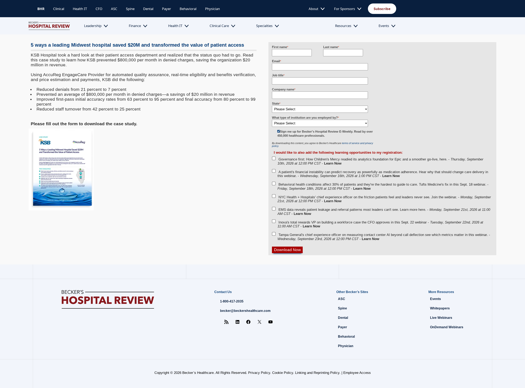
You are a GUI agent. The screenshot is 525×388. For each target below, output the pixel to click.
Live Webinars (441, 317)
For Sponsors (344, 8)
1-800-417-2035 (231, 301)
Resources (343, 25)
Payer (166, 8)
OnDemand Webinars (446, 327)
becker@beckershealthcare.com (245, 310)
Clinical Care (219, 25)
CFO (99, 8)
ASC (114, 8)
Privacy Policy (259, 373)
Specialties (264, 25)
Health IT (80, 8)
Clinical (58, 8)
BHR (41, 8)
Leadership (93, 25)
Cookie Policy (282, 373)
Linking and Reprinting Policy (317, 373)
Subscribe (382, 8)
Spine (130, 8)
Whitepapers (440, 308)
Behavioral (188, 8)
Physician (212, 8)
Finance (135, 25)
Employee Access (357, 373)
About (313, 8)
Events (384, 25)
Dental (148, 8)
